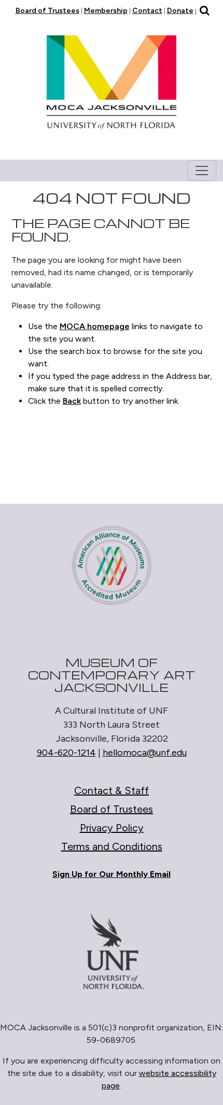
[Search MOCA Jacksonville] (205, 11)
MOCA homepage (95, 326)
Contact (147, 10)
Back (72, 401)
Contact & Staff (111, 790)
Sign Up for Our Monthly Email (111, 874)
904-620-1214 (66, 752)
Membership (106, 10)
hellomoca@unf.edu (145, 752)
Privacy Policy (112, 827)
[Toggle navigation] (201, 170)
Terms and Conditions (111, 846)
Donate (180, 10)
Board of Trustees (47, 10)
